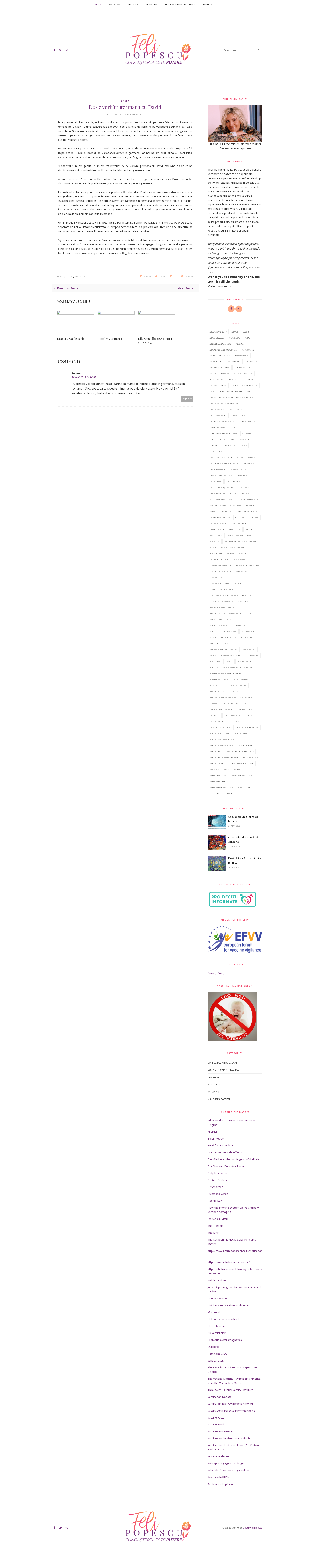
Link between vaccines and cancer (229, 1305)
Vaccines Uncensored (221, 1431)
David (125, 101)
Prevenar (246, 637)
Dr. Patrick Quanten (222, 487)
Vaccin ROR (245, 745)
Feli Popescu (117, 114)
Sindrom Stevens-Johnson (225, 673)
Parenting (115, 4)
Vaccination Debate (220, 1397)
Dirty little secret (218, 1173)
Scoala (214, 667)
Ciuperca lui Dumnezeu (223, 421)
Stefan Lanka (217, 691)
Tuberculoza (217, 721)
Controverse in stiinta (223, 433)
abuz (246, 331)
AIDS (247, 337)
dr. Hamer (216, 481)
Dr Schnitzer (215, 1187)
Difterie (249, 463)
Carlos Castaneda (231, 391)
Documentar (217, 469)
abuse (235, 331)
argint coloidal (220, 367)
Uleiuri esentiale (220, 727)
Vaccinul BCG (217, 763)
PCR (229, 619)
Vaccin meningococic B (223, 739)
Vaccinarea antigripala (224, 757)
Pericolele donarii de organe (227, 625)
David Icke (216, 451)
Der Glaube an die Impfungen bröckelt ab (233, 1159)
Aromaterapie (242, 367)
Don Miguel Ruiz (239, 469)
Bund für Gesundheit (220, 1145)
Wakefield (244, 787)
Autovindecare (243, 373)
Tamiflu (214, 703)
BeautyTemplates (252, 1527)
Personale (230, 631)
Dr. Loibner (233, 481)
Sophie (213, 685)
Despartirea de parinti (71, 339)
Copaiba (246, 433)
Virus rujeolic (218, 775)
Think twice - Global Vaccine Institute (230, 1390)
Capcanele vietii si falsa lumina (243, 819)
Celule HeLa (217, 409)
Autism (225, 373)
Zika (229, 793)
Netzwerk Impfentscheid (223, 1319)
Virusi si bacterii (242, 775)
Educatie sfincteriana (223, 499)
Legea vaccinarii (219, 559)
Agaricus (234, 337)
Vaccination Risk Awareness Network (230, 1403)
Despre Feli (152, 4)
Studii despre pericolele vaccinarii (231, 697)
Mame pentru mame (247, 565)
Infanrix (215, 541)
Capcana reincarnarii (245, 385)
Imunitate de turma (239, 535)
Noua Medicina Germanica (180, 4)
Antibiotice (242, 355)
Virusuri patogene (221, 781)
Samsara (253, 655)
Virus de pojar (232, 769)
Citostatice (238, 415)
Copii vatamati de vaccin (234, 439)
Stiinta (234, 691)
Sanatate (215, 661)
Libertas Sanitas (218, 1298)
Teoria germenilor (221, 709)
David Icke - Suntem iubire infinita (244, 860)
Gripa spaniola (239, 523)
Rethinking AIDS (217, 1353)
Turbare (235, 721)
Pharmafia (247, 631)
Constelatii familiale (222, 427)
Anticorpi (215, 361)
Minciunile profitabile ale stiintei (230, 595)
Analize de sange (220, 355)
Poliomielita (228, 637)
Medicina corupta (220, 571)
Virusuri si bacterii (221, 787)
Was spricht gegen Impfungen (226, 1463)
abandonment (218, 331)
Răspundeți (187, 398)
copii (212, 439)
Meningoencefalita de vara (226, 583)
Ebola (245, 493)
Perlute (214, 631)
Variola (214, 769)
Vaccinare (133, 4)
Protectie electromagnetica (225, 1340)
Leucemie (239, 559)
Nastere (243, 601)
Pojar (213, 637)
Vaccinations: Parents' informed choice (231, 1410)
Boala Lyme (216, 379)
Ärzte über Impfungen (221, 1484)
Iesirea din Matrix (218, 1219)
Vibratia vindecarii (218, 1456)
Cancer (249, 379)
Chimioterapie (218, 415)
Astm (213, 373)
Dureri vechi (217, 493)
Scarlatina (244, 661)
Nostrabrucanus (218, 1326)
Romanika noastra (232, 655)
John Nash (216, 553)
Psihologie (249, 649)
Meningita (216, 577)
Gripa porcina (218, 523)
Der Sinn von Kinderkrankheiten (227, 1166)
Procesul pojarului (221, 643)
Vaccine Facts (216, 1417)
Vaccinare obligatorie (240, 751)
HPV (220, 535)
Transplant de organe (238, 715)
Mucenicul (214, 1312)
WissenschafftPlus (219, 1477)
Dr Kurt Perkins (217, 1180)
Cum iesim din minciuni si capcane (244, 840)
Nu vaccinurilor (217, 1333)
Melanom (241, 571)
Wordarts (216, 793)
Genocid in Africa (246, 511)
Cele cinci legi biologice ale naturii (231, 397)
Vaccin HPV (241, 733)
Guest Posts (217, 529)
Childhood (235, 409)
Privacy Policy (216, 973)
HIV (211, 535)
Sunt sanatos (216, 1360)
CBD (249, 391)
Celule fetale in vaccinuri (225, 403)
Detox (251, 457)
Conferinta (249, 421)
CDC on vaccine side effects (225, 1152)
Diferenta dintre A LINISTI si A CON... (156, 341)
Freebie (250, 505)
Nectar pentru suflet (223, 607)
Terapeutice (244, 709)
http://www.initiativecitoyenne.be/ (229, 1262)
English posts (249, 499)
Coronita (229, 445)
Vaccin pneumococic (222, 745)
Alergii (240, 343)
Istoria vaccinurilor (233, 547)
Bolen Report (216, 1138)
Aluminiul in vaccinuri (223, 349)
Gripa (255, 517)
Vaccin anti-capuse (247, 727)
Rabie (213, 655)
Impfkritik (213, 1232)
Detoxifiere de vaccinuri (224, 463)
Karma (230, 553)
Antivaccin (232, 361)
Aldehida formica (220, 343)
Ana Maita (248, 349)
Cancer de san (218, 385)
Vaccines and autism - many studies (230, 1438)
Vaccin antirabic (220, 733)
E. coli (233, 493)
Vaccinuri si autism (242, 763)
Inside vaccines (217, 1280)
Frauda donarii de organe (225, 505)
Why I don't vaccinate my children (228, 1470)
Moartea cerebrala (221, 601)
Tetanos (215, 715)
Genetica (225, 511)
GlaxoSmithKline (220, 517)
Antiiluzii (212, 1131)
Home (98, 4)
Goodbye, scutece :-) (111, 339)
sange (229, 661)
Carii (212, 391)
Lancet (243, 553)
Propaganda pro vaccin (224, 649)
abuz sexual (217, 337)
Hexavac (250, 529)
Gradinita (241, 517)
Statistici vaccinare (234, 685)
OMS (248, 613)
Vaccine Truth (216, 1424)
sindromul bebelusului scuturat (230, 679)
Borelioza (234, 379)
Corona (214, 445)
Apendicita (250, 361)
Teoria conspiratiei (235, 703)
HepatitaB (235, 529)
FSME (212, 511)
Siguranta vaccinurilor (237, 667)
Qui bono (213, 1346)
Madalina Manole (220, 565)
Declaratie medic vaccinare (226, 457)
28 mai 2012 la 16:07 (84, 377)
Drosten (244, 487)
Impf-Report (215, 1225)
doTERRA (242, 475)
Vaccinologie (251, 757)
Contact (207, 4)
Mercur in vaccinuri (222, 589)
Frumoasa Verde (218, 1194)
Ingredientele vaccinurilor (241, 541)
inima (213, 547)
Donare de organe (221, 475)
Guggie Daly (215, 1200)
